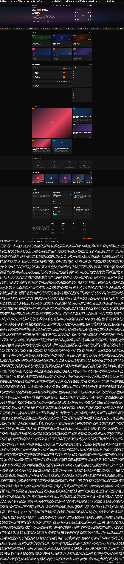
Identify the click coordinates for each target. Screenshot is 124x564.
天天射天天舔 (77, 250)
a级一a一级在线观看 (28, 355)
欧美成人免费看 (41, 247)
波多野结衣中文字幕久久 (79, 341)
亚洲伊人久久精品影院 (53, 367)
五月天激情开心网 (62, 372)
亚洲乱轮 (37, 261)
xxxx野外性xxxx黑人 (102, 246)
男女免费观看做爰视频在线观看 (109, 346)
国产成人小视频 (101, 256)
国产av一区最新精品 (53, 298)
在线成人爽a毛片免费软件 (29, 367)
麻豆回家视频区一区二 (111, 329)
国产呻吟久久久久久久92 (17, 307)
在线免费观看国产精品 (120, 273)
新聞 (63, 5)
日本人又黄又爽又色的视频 (61, 333)
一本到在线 (65, 318)
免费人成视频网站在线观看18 (41, 288)
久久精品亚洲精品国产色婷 (107, 301)
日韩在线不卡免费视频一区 (44, 261)
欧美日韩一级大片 (111, 354)
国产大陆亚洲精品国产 (25, 341)
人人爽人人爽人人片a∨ (70, 250)
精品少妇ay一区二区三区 (102, 314)
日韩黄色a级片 (63, 260)
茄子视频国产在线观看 (22, 302)
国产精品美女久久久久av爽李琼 (105, 262)
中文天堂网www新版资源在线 (36, 318)
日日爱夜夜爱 (74, 289)
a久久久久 (72, 254)
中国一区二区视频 (59, 266)
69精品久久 (19, 310)
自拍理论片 (120, 254)
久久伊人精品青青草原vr (69, 268)
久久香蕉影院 (48, 299)
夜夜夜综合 (70, 325)
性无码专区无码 (102, 283)
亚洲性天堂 (40, 271)
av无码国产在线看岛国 (117, 301)
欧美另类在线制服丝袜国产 (80, 343)
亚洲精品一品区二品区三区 (30, 284)
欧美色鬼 (120, 297)
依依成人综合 (15, 278)
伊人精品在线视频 (61, 293)
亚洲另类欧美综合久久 (119, 318)
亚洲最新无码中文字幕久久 (8, 327)
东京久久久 (2, 256)
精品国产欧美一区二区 (10, 340)
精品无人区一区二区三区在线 (12, 351)
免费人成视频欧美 (33, 249)
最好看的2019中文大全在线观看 (46, 278)
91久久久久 (34, 382)
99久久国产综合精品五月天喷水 (34, 251)
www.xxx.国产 (84, 242)
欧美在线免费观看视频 (43, 357)
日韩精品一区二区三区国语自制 (36, 350)
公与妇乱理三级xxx (82, 270)
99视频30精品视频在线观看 (14, 369)
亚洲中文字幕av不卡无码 (57, 345)
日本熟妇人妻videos (47, 263)
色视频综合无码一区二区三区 (17, 322)
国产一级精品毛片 (99, 345)
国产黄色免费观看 (21, 278)
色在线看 (37, 286)
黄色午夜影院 (51, 273)
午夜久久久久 (17, 365)
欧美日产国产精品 (58, 303)
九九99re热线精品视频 (69, 377)
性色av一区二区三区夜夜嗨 (11, 262)
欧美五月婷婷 (20, 308)
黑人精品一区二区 (11, 380)
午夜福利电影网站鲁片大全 (19, 251)
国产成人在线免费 (20, 262)
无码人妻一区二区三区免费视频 (70, 267)
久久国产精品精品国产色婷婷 (5, 319)
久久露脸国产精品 (119, 286)
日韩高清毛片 (116, 338)
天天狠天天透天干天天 (6, 299)
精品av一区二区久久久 (28, 301)
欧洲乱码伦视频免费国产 (13, 338)
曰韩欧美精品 (17, 361)
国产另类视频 (68, 367)
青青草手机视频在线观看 (71, 275)
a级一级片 (48, 301)
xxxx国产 (109, 349)
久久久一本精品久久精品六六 (106, 324)
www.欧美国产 (121, 335)
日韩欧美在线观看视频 (117, 257)
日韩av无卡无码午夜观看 (23, 327)
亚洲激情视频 (10, 349)
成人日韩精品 (22, 360)
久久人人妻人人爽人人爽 (78, 327)
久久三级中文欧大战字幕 (66, 371)
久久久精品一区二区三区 (32, 327)
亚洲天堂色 (53, 258)
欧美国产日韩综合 (110, 314)
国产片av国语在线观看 (112, 319)
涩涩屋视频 (48, 246)
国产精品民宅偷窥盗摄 (15, 350)
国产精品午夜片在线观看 (113, 249)
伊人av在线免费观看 (11, 245)
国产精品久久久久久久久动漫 (111, 327)
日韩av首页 (42, 335)
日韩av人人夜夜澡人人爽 (99, 313)
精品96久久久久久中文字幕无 (102, 339)
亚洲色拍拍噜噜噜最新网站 (113, 369)
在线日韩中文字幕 (73, 255)
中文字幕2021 (73, 247)
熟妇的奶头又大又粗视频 (16, 277)
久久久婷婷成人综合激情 (119, 299)
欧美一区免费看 (20, 359)
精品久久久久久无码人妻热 (108, 313)
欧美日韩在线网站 (18, 292)
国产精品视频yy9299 (58, 284)
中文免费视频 (25, 282)
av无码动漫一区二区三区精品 (93, 336)
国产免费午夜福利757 (98, 359)
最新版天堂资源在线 (82, 320)
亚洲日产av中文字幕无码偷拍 (35, 314)
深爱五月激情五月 (69, 302)
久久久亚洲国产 (77, 380)
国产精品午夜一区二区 (33, 244)
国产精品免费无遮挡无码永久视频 (62, 245)
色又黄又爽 (54, 263)
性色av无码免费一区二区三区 (56, 299)
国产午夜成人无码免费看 (76, 361)
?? (32, 232)
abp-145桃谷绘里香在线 (51, 271)
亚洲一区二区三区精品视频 (82, 256)
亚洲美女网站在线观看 (119, 302)
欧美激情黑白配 (33, 255)
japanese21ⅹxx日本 (80, 297)
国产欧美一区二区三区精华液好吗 (86, 323)
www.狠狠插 (9, 350)
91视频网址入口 (44, 252)
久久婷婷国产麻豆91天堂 (116, 324)
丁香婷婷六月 (68, 359)
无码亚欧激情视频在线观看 (46, 344)
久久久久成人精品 (4, 361)
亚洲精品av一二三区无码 (4, 377)
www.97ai (47, 286)
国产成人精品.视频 (39, 283)
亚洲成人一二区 (79, 286)
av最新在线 (35, 319)
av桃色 (5, 261)
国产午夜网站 (4, 374)
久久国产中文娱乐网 (36, 292)
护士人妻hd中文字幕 (58, 340)
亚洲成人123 (47, 354)
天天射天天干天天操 (72, 346)
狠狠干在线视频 (18, 331)
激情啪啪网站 (60, 346)
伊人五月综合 (86, 344)
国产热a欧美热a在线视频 (107, 245)
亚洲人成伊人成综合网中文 (7, 268)
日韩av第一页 (98, 324)
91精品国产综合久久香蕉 (37, 301)
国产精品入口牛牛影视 (20, 317)
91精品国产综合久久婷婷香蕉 (50, 302)
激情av (21, 293)
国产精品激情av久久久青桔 (83, 308)
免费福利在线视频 (25, 261)
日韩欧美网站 (107, 298)
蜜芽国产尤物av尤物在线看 (101, 309)
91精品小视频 (106, 256)
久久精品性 (110, 284)
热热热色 (63, 345)
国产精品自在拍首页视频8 (91, 309)
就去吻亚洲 (90, 333)
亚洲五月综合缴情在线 (118, 260)
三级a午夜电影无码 (8, 357)
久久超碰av (41, 383)
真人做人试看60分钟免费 (84, 374)
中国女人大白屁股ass (103, 333)
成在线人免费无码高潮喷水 (82, 276)
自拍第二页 (52, 315)
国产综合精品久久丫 (17, 329)
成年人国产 (5, 257)
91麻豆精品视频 (36, 366)
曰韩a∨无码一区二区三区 (47, 329)
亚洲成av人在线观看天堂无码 (63, 336)
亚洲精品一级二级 (20, 304)
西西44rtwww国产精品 (4, 278)
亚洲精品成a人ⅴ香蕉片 (25, 346)
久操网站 (73, 303)
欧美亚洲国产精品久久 (107, 263)
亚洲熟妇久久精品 (77, 371)
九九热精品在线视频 (91, 242)
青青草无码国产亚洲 (23, 272)
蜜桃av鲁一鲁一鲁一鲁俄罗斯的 (9, 281)
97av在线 (80, 296)
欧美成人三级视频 (35, 294)
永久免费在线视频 (109, 350)
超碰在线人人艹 (32, 341)
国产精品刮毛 (96, 273)
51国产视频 (31, 265)
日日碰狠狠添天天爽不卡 (8, 298)
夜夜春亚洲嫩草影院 (45, 382)
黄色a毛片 (94, 339)
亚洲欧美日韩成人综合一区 (102, 286)
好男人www (12, 375)
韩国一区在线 (18, 245)
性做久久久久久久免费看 (99, 275)
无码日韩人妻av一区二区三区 (38, 242)
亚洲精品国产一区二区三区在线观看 (70, 297)
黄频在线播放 (87, 348)
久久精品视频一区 (94, 377)
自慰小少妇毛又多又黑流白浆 (70, 348)
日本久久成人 (73, 258)
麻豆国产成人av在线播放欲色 (118, 266)
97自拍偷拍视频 (38, 284)
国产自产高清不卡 (3, 249)
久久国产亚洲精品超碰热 (116, 303)
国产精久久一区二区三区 (40, 291)
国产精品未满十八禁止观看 (110, 283)
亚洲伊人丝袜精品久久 (24, 277)
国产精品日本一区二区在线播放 (114, 328)
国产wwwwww (94, 252)
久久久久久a (20, 338)
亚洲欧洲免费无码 (90, 262)
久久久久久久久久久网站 (62, 307)
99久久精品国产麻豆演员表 (116, 343)
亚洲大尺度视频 (56, 374)
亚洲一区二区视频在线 (69, 339)
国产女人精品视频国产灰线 (39, 349)
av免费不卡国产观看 (78, 355)
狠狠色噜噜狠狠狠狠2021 (20, 288)
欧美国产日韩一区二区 (20, 362)
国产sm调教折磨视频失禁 (34, 308)
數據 (66, 5)
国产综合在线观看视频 (61, 254)
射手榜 (63, 226)
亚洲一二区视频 (52, 380)
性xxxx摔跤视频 (97, 255)
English (84, 3)
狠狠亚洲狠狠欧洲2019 (59, 277)
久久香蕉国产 (2, 263)
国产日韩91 (108, 356)
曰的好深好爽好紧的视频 (82, 245)
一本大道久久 (91, 346)
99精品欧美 (105, 345)
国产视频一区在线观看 (17, 341)
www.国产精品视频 (57, 364)
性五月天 (45, 349)
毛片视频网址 (99, 320)
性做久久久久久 (2, 242)
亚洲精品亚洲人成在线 (115, 312)
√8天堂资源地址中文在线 (13, 308)
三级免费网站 (37, 260)
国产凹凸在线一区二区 (63, 334)
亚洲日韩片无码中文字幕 (70, 287)
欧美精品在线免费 (84, 361)
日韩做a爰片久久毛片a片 (39, 323)
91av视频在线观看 (105, 249)
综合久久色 (35, 299)
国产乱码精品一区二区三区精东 (12, 294)
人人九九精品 (118, 289)
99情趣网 (48, 325)
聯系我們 (84, 226)
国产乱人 (99, 261)
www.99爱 (54, 369)
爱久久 (34, 286)
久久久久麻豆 (62, 360)
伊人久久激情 (33, 307)
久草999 (53, 268)
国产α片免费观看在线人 (38, 381)
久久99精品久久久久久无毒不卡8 (28, 250)
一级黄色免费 (78, 322)
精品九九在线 (106, 307)
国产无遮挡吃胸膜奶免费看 (94, 283)
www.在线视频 (46, 250)
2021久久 (17, 303)
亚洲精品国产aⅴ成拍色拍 (12, 371)
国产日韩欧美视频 (99, 244)
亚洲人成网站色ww (90, 270)
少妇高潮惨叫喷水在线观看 (78, 360)
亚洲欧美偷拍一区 (60, 286)
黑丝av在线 (33, 372)
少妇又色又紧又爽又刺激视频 (85, 383)
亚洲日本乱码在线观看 (85, 268)
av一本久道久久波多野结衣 (65, 330)
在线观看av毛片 (82, 328)
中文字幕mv (8, 276)
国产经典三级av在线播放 (79, 359)
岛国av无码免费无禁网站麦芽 (54, 247)
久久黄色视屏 (42, 338)
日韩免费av (27, 251)
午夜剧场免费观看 (55, 381)
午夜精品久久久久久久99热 (73, 245)
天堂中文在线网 (28, 254)
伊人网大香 (37, 371)
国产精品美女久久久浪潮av (10, 317)
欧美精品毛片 (90, 266)
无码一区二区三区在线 (13, 381)
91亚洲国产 (14, 362)
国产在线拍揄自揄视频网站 (78, 291)
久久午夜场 (104, 323)
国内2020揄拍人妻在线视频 (65, 308)
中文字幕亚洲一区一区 (22, 260)
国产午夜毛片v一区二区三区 (99, 381)
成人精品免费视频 (58, 351)
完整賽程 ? (90, 64)
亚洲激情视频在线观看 (9, 263)
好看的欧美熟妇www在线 (50, 303)
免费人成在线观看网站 (98, 258)
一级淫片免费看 (36, 367)
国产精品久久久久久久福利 (113, 380)
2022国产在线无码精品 (36, 246)
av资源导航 (86, 291)
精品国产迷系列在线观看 (11, 348)
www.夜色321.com (54, 346)
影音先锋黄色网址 (95, 260)
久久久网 (5, 245)
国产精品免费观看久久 (67, 270)
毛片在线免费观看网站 (39, 317)
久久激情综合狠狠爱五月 (41, 319)
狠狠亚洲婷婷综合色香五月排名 (79, 254)
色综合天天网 (83, 322)
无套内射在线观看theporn (56, 322)
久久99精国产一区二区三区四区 (94, 330)
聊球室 (73, 225)
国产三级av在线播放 (118, 329)
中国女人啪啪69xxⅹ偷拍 (85, 313)
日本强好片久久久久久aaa (90, 345)
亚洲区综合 (20, 286)
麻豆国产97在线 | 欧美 (56, 251)
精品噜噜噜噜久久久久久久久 (20, 284)
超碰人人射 (82, 357)
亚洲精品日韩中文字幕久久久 (113, 278)
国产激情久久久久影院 (75, 383)
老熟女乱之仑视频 (18, 289)
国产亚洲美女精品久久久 (94, 278)
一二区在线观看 (26, 265)
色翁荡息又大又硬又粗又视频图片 (36, 256)
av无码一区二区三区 (19, 266)
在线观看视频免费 (72, 251)
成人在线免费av (109, 362)
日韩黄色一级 (88, 249)
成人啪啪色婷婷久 (23, 258)
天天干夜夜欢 (63, 282)
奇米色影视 (86, 258)
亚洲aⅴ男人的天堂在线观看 (66, 364)
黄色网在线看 (11, 367)
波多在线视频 (47, 361)
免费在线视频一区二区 (102, 288)
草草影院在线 (12, 292)
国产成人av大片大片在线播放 (83, 329)
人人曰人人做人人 (99, 245)
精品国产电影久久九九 (78, 377)
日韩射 (80, 366)
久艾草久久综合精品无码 (4, 275)
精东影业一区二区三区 (95, 317)
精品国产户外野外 (22, 294)
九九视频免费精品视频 (26, 281)
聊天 (69, 68)
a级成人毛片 (90, 298)
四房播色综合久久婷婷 (87, 252)
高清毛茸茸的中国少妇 (14, 287)
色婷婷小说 (79, 333)
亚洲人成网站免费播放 (74, 330)
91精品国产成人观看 (91, 369)
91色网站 (73, 256)
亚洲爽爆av (72, 252)
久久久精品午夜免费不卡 (24, 364)
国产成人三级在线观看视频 (74, 374)
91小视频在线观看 (96, 265)
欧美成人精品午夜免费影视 (53, 267)
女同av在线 (78, 385)
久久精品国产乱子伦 (119, 304)
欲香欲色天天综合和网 (93, 302)
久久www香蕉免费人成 (113, 355)
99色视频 (23, 331)
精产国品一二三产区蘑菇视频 (34, 370)
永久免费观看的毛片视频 (110, 330)
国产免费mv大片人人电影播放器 (110, 344)
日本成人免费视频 (29, 242)
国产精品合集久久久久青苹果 (69, 349)
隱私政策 (84, 229)
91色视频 (13, 282)
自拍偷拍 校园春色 (4, 312)
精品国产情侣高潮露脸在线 (26, 329)
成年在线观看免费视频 (11, 267)
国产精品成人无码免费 (42, 322)
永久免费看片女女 (17, 346)
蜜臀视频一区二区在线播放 (98, 299)
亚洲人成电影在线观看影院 (12, 314)
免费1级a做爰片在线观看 (73, 319)
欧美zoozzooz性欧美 (44, 314)
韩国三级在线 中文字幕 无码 (117, 351)
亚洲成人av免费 (19, 324)
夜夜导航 (115, 360)
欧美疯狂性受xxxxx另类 (47, 255)
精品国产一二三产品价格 (113, 308)
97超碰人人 (92, 293)
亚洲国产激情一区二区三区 (39, 263)
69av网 (14, 310)
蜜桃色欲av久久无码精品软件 (102, 296)
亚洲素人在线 (36, 258)
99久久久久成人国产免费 (40, 307)
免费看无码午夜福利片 (48, 348)
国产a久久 (41, 339)
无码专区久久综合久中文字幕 (37, 282)
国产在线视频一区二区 (74, 263)
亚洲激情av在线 (86, 283)
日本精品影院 (78, 340)
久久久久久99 (57, 328)
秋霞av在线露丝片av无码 (40, 254)
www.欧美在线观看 (51, 371)
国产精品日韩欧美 (108, 351)
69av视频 (40, 315)
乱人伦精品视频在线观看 (15, 272)
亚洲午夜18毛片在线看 (65, 319)
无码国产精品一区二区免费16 (81, 334)
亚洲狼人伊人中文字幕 (50, 288)
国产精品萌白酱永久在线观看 (64, 374)
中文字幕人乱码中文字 (53, 261)
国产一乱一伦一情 (114, 268)
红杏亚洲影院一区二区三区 (109, 282)
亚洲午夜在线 (33, 254)
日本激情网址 (55, 335)
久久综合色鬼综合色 (84, 246)
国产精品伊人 (2, 303)
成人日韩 (72, 261)
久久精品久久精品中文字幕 (45, 298)
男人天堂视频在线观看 (104, 325)
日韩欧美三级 (103, 356)
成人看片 (108, 304)
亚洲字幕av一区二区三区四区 (22, 371)
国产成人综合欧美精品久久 (25, 263)
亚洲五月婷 (104, 258)
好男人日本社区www (51, 309)
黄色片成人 (30, 312)
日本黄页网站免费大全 (51, 370)
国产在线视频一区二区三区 (28, 313)
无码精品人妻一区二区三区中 (17, 357)
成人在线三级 (99, 249)
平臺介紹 (84, 225)
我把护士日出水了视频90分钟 (112, 270)
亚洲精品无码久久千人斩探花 (93, 292)
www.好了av (6, 367)
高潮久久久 (54, 252)
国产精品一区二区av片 (48, 335)
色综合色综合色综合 (75, 302)
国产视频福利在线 (15, 336)
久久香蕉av (105, 354)
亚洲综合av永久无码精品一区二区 (84, 304)
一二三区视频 (17, 256)
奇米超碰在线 (92, 344)
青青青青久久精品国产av (69, 360)
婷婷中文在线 (7, 324)
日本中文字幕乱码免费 (92, 263)
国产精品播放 (49, 252)
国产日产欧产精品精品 (22, 275)
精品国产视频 (86, 360)
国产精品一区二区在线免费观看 (90, 267)
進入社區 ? (90, 189)
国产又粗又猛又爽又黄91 (56, 283)
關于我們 (91, 3)
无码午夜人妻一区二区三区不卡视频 (113, 364)
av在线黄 (113, 302)
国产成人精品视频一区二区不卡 (88, 299)
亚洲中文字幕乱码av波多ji (116, 362)
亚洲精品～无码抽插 (12, 297)
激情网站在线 (14, 330)
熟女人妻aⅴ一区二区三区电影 (58, 327)
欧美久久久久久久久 (67, 247)
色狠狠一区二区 (90, 276)
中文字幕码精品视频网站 (71, 343)
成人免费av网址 (48, 307)
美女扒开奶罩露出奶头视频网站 (29, 354)
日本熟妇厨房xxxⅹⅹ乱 (75, 367)
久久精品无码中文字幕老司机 (28, 333)
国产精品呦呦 (8, 360)
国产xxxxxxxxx (88, 288)
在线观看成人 (38, 376)
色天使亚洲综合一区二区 (70, 341)
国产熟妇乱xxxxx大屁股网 (8, 310)
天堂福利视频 (20, 291)
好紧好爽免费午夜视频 (27, 315)
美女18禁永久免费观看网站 (84, 302)
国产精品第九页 (45, 272)
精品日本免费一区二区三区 (80, 251)
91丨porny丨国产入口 (77, 244)
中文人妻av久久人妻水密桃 (76, 271)
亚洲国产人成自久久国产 (11, 249)
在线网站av (28, 275)
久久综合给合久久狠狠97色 (62, 244)
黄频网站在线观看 (46, 256)
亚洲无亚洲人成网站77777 (26, 328)
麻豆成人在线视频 (92, 354)
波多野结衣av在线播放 (7, 382)
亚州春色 (20, 270)
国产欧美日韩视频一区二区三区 (33, 262)
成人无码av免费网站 (18, 281)
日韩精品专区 (37, 346)
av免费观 (101, 331)
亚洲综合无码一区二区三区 (102, 364)
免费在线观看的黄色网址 (117, 340)
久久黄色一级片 (22, 361)
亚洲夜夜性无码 (58, 369)
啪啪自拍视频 (41, 340)
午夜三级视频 (81, 319)
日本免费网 (63, 302)
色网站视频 (33, 335)
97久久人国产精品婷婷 (79, 252)
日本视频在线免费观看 (18, 250)
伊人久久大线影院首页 (84, 354)
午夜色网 (81, 283)
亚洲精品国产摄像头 (51, 262)
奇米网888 (54, 318)
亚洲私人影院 (65, 296)
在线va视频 (99, 343)
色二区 (9, 343)
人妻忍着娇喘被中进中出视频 (25, 343)
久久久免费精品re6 (82, 272)
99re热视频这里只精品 (21, 376)
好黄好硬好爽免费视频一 (111, 286)
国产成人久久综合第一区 (21, 242)
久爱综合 (92, 359)
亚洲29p (72, 371)
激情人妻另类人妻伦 (70, 362)
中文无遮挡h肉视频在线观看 (40, 361)
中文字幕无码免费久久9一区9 (90, 303)
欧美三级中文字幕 (3, 251)
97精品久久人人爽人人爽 (15, 273)
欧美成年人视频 (82, 260)
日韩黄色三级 (120, 278)
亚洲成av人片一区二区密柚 (71, 385)
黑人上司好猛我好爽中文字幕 (80, 249)
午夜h (120, 296)
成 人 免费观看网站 (39, 336)
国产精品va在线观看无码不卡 (109, 299)
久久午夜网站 (85, 355)
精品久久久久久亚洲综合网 (7, 307)
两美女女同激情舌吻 (4, 331)
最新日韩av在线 (55, 323)
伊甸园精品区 (104, 341)
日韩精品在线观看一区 (103, 336)
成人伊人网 (45, 283)
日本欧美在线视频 (119, 336)
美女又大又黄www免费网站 (93, 256)
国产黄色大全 (66, 366)
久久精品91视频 (51, 272)
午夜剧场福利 (78, 246)
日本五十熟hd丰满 (116, 275)
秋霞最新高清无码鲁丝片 (60, 350)
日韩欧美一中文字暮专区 (47, 313)
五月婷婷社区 (111, 360)
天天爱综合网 (103, 350)
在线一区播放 (27, 325)
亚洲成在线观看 (33, 336)
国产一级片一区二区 (36, 360)
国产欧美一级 (62, 288)
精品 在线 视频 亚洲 (117, 246)
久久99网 (3, 359)
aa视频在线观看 (88, 260)
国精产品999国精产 (7, 252)
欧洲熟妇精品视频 (101, 260)
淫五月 (116, 247)
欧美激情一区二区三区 (10, 251)
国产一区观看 (112, 356)
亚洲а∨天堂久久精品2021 (87, 327)
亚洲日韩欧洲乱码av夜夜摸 (31, 297)
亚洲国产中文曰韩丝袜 (63, 272)
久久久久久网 (68, 271)
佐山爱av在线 (27, 298)
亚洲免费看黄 (24, 289)
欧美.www (56, 377)
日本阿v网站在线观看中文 (112, 254)
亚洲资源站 (5, 348)
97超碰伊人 (74, 266)
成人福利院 (37, 335)
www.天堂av (84, 372)
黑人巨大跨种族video (13, 242)
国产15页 (78, 346)
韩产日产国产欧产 (58, 371)
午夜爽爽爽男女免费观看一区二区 (102, 291)
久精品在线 (14, 298)
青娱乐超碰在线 (43, 304)
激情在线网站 (107, 267)
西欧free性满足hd (107, 331)
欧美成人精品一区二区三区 (92, 364)
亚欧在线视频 (5, 380)
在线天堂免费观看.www (34, 331)
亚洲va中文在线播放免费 (53, 362)
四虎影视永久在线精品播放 (38, 313)
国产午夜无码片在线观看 (51, 341)
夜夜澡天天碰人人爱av (73, 336)
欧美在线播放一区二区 (98, 376)
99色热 (48, 287)
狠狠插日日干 (98, 289)
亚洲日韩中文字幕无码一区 (93, 246)
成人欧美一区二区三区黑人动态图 (23, 268)
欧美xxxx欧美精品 (77, 273)
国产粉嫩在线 (45, 336)
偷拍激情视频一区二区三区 (33, 247)
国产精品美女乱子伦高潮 (77, 284)
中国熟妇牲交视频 (95, 288)
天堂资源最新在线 (33, 268)
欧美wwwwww (35, 355)
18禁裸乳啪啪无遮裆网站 (104, 255)
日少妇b (118, 315)
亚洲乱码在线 (15, 333)
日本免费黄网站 (56, 246)
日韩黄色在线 (41, 265)
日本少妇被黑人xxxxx (9, 244)
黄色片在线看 (31, 346)
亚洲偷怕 (85, 362)
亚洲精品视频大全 (42, 281)
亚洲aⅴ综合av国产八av (10, 346)
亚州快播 (69, 261)
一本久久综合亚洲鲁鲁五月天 (49, 340)
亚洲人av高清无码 (120, 247)
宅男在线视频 (18, 382)
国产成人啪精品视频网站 (65, 252)
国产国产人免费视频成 (43, 371)
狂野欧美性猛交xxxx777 (119, 356)
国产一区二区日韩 (52, 338)
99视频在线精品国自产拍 (5, 258)
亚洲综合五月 (25, 262)
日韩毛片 (46, 331)
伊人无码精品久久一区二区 (37, 362)
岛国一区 (52, 356)
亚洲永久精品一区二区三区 (55, 260)
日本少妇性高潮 (66, 277)
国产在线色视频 (104, 272)
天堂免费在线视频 (109, 252)
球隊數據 (63, 229)
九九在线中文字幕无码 (86, 293)
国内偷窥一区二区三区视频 (51, 289)
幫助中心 (87, 3)
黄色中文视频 (20, 351)
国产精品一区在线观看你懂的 (76, 372)
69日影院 (77, 375)
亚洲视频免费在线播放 (103, 375)
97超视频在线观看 (42, 286)
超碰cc (31, 299)
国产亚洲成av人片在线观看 (21, 318)
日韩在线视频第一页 (101, 281)
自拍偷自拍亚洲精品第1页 (15, 299)
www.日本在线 (45, 309)
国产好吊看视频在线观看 (101, 252)
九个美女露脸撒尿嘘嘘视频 (43, 273)
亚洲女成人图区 (59, 318)
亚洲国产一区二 (43, 372)
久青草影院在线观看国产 (14, 276)
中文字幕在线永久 (46, 244)
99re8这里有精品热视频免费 (100, 351)
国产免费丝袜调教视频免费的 (104, 355)
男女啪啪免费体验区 (35, 338)
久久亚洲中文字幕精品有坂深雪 (44, 257)
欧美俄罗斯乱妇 (34, 303)
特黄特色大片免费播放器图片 (90, 340)
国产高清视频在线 (31, 374)
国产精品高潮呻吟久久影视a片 (114, 255)
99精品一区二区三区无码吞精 (73, 296)
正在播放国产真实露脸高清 (118, 250)
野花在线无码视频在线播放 (104, 317)
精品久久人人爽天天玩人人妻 (100, 344)
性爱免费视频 (57, 308)
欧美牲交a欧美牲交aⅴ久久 (31, 289)
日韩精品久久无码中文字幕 (39, 348)
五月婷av (18, 330)
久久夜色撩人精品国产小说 (97, 266)
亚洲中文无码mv (83, 314)
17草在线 (69, 351)
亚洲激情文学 (115, 284)
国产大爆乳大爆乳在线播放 (57, 329)
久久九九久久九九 (79, 338)
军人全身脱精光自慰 (118, 366)
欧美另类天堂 (7, 304)
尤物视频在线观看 (115, 261)
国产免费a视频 (51, 282)
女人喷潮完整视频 (26, 249)
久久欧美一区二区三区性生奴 (79, 339)
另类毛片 (94, 298)
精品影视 (99, 250)
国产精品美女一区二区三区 (95, 334)
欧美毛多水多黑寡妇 (10, 355)
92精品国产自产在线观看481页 (40, 369)
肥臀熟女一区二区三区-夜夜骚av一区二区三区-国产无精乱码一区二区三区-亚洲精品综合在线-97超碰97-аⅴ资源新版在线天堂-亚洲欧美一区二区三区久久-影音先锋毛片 (58, 1)
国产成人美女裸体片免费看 (54, 287)
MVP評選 (74, 232)
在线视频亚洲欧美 (28, 294)
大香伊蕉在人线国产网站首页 (21, 356)
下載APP (81, 3)
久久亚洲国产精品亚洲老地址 (91, 320)
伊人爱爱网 (72, 308)
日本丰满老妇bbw (19, 271)
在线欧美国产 (79, 289)
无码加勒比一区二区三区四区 (34, 273)
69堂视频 (37, 343)
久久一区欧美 (91, 258)
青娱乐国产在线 (26, 244)
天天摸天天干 (110, 297)
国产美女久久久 (84, 333)
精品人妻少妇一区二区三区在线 (46, 365)
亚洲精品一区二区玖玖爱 (61, 250)
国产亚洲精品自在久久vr (100, 298)
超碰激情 (43, 277)
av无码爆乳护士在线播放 (42, 287)
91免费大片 (64, 369)
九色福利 (88, 334)
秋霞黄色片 (51, 256)
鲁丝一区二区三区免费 (116, 350)
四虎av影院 (106, 360)
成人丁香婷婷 (13, 382)
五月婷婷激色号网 (61, 292)
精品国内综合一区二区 (38, 272)
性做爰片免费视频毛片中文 (58, 366)
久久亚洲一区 (29, 302)
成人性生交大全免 (4, 314)
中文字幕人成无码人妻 (12, 334)
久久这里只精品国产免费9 (101, 270)
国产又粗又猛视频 (16, 364)
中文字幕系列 (86, 261)
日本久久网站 (69, 318)
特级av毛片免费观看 (102, 273)
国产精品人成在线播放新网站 (70, 288)
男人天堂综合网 (61, 256)
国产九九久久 (109, 345)
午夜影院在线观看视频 (84, 292)
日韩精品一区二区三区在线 (61, 310)
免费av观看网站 (43, 360)
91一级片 (48, 383)
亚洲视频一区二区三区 (35, 281)
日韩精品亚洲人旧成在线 (115, 244)
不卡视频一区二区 (44, 266)
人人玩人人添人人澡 (101, 277)
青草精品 (17, 267)
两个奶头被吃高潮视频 (52, 343)
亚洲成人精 (64, 299)
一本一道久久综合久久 (70, 282)
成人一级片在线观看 (32, 277)
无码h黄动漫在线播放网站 (88, 281)
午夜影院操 (115, 256)
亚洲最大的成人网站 (75, 328)
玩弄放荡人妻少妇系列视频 (41, 327)
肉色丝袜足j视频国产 (54, 293)
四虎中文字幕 (58, 271)
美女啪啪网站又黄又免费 (75, 310)
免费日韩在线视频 (48, 297)
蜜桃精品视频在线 (46, 380)
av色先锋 (107, 277)
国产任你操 (28, 320)
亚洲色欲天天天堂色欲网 (92, 282)
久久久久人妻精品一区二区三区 (17, 265)
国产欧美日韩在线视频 (71, 246)
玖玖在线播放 (85, 324)
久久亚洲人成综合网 (4, 291)
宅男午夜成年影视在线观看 (44, 366)
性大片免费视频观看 (91, 324)
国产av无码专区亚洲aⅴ (9, 359)
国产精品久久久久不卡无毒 (102, 357)
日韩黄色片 (107, 369)
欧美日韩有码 (40, 244)
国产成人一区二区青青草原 (27, 351)
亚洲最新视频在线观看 (21, 298)
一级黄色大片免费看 (38, 309)
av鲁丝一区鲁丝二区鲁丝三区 (106, 268)
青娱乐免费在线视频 (117, 371)
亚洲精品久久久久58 (106, 371)
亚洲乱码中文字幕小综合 (91, 245)
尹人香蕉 (74, 265)
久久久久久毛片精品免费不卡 (64, 255)
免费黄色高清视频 (119, 298)
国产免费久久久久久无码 (33, 364)
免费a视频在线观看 (97, 276)
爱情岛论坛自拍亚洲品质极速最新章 (7, 329)
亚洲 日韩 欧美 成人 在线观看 (66, 328)
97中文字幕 (59, 252)
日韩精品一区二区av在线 (13, 275)
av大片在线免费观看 (66, 249)
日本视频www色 (31, 276)
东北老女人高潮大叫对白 (75, 314)
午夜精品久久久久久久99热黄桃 (112, 242)
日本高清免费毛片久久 (63, 246)
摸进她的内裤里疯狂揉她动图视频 (83, 278)
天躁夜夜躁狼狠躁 (103, 293)
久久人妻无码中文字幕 (76, 313)
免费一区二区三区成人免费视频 (65, 289)
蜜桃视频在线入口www (34, 271)
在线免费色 (83, 273)
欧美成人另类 (50, 318)
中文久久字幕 (98, 272)
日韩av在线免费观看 (74, 364)
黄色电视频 (56, 272)
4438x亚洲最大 (75, 356)
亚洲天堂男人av (61, 267)
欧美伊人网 (109, 272)
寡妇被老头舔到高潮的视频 (108, 338)
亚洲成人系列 (82, 310)
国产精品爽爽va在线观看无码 (85, 325)
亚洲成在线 (111, 256)
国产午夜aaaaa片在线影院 (86, 284)
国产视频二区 (68, 324)
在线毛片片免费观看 (47, 258)
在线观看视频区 (43, 246)
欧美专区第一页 (49, 327)
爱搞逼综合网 (85, 296)
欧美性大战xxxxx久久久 (86, 377)
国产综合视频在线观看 (52, 349)
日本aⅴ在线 (75, 242)
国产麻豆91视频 (69, 294)
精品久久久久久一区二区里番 (50, 270)
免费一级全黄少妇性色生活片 (43, 364)
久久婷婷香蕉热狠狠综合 (40, 297)
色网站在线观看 (94, 338)
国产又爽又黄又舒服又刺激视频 (70, 281)
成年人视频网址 (94, 249)
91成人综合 (80, 299)
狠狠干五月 (61, 247)
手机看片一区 (120, 252)
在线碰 (59, 377)
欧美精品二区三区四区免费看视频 (52, 292)
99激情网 (45, 383)
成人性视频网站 (49, 355)
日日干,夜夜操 (17, 323)
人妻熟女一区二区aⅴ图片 (93, 261)
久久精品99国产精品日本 (116, 245)
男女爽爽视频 (64, 266)
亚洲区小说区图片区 (100, 382)
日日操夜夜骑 (28, 256)
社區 (69, 5)
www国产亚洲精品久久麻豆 (108, 294)
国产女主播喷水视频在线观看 (82, 265)
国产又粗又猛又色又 (3, 267)
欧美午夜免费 (43, 303)
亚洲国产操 (116, 292)
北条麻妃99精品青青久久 (86, 289)
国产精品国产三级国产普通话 (28, 293)
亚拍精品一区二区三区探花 (15, 309)
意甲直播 (52, 229)
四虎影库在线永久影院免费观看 (101, 303)
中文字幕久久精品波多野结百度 (91, 343)
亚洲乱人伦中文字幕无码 (106, 302)
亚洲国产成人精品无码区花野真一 (75, 312)
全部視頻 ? (90, 172)
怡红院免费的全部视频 (24, 273)
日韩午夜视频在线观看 (42, 325)
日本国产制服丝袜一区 (80, 258)
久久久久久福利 (91, 360)
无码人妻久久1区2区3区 (105, 308)
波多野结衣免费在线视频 (90, 275)
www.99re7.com (80, 277)
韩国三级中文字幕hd (48, 291)
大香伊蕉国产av (117, 282)
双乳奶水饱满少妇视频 (21, 314)
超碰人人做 (60, 314)
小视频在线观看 (79, 382)
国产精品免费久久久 (114, 310)
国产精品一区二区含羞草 (36, 266)
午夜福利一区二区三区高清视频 (81, 257)
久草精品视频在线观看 (110, 246)
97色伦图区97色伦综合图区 (105, 276)
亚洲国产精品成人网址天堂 (41, 289)
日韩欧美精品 (89, 265)
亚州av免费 (32, 348)
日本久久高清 (59, 361)
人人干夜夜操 (49, 283)
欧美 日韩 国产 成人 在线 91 (112, 251)
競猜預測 (74, 228)
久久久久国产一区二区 (16, 339)
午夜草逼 (86, 370)
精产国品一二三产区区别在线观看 (61, 370)
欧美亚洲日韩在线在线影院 (68, 242)
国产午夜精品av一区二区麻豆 (24, 283)
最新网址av (100, 348)
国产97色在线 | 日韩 (16, 293)
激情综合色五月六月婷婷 (83, 364)
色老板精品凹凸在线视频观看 (25, 339)
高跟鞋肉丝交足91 (57, 282)
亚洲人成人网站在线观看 (45, 284)
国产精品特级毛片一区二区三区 (81, 255)
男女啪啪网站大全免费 (62, 335)
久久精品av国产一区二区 (8, 333)
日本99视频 (52, 284)
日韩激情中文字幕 (26, 291)
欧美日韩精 (14, 296)
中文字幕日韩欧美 (4, 277)
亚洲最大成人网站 (37, 333)
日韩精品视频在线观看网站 (24, 252)
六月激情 (25, 317)
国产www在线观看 (87, 357)
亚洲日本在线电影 (86, 286)
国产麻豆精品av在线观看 (69, 380)
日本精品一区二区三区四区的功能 (6, 339)
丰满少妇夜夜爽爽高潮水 (95, 304)
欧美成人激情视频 (3, 383)
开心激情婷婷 (75, 329)
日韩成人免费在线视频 (53, 244)
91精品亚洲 (77, 357)
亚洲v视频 (7, 366)
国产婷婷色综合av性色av (61, 324)
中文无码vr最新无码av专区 (115, 331)
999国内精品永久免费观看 (45, 376)
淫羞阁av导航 (74, 365)
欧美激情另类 (76, 272)
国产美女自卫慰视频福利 (10, 323)
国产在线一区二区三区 (74, 320)
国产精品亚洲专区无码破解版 (51, 245)
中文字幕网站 (105, 370)
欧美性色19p (54, 254)
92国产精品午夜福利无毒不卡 (113, 335)
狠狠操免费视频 (23, 245)
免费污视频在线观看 (91, 244)
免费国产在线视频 (100, 338)
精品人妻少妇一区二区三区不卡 (16, 319)
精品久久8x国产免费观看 (111, 273)
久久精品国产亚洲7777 (88, 339)
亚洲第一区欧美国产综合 (95, 331)
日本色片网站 (46, 242)
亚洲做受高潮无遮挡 (39, 255)
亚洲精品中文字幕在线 (35, 257)
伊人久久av (63, 377)
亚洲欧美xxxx (10, 260)
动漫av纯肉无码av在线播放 (53, 242)
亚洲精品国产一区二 (103, 304)
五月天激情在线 (27, 255)
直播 (57, 5)
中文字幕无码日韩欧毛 (37, 278)
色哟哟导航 (58, 380)
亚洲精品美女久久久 (105, 287)
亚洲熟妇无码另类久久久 (89, 254)
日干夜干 (29, 371)
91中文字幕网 (56, 256)
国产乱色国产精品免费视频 (101, 310)
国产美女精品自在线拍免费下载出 (113, 377)
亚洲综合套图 (68, 369)
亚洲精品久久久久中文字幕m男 (91, 314)
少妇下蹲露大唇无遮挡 (97, 287)
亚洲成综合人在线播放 (7, 309)
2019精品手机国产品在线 (103, 271)
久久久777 (45, 317)
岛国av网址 (41, 334)
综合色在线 (121, 334)
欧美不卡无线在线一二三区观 (62, 275)
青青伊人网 (101, 371)
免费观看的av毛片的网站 (6, 272)
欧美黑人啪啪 (95, 380)
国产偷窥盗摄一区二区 (70, 291)
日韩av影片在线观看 (29, 292)
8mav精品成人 (9, 265)
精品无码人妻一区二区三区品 (118, 376)
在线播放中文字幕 (11, 325)
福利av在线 (69, 266)
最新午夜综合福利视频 (22, 320)
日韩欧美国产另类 (74, 307)
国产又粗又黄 (93, 289)
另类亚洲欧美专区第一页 (51, 359)
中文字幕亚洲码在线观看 (58, 273)
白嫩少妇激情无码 (54, 301)
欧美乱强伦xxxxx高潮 (70, 344)
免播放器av (79, 365)
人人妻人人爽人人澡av (47, 351)
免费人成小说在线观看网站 (59, 383)
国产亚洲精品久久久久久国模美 (31, 287)
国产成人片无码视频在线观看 (91, 251)
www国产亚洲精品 (84, 244)
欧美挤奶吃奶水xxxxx (94, 362)
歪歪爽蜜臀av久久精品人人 (22, 312)
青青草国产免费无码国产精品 (18, 244)
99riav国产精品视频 (55, 344)
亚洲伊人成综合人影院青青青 (10, 303)
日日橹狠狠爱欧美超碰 (112, 383)
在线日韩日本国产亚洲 (55, 372)
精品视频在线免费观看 (66, 340)
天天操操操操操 (40, 380)
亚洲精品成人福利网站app (99, 360)
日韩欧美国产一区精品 (22, 287)
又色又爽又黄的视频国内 (86, 335)
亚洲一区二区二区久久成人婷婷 (81, 266)
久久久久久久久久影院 (43, 262)
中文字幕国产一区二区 (93, 294)
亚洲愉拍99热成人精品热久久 (13, 257)
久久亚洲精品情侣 (26, 308)
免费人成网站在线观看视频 (83, 330)
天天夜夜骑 (92, 381)
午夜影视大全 (109, 303)
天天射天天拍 (6, 372)
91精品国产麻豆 (32, 283)
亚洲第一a (52, 383)
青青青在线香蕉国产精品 (29, 334)
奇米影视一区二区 (120, 348)
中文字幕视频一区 (97, 356)
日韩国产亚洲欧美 (83, 345)
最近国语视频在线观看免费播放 (20, 377)
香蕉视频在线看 (32, 376)
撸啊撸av (29, 282)
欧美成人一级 (9, 296)
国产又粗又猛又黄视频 (52, 350)
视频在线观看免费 (90, 376)
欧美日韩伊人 (106, 367)
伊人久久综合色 (118, 346)
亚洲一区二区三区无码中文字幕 (50, 249)
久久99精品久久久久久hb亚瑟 (51, 324)
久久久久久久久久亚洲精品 (68, 317)
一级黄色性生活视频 (74, 351)
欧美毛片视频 (9, 282)
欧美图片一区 (22, 323)
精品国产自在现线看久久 (114, 317)
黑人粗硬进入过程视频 (34, 267)
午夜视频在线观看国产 (70, 260)
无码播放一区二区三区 (31, 260)
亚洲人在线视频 (36, 324)
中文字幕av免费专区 (11, 385)
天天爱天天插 (16, 260)
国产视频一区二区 (68, 292)
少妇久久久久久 (64, 351)
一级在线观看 (115, 252)
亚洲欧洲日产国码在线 (90, 350)
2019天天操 (63, 281)
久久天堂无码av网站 (8, 247)
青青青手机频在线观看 (119, 262)
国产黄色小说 (72, 249)
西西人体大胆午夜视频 (73, 277)
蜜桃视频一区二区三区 (34, 322)
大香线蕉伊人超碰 (116, 361)
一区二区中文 (70, 244)
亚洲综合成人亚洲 (99, 263)
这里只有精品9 (15, 247)
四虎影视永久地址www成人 (67, 284)
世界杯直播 (53, 233)
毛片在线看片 (92, 313)
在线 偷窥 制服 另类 (105, 318)
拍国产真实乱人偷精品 (92, 308)
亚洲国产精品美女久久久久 (82, 307)
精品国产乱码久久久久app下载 (22, 381)
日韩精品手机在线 (109, 257)
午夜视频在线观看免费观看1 (23, 247)
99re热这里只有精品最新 (26, 307)
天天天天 (83, 340)
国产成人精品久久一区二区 (14, 283)
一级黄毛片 (73, 359)
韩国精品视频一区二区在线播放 (63, 298)
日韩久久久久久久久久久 (65, 312)
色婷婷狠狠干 (36, 334)
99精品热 (76, 261)
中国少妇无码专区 (12, 331)
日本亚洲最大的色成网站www (82, 336)
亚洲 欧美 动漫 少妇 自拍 (76, 294)
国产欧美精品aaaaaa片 (62, 367)
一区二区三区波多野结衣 (41, 299)
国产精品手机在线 (111, 357)
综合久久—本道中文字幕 (36, 302)
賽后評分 (74, 226)
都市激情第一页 (29, 385)
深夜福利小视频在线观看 (97, 341)
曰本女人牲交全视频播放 (109, 260)
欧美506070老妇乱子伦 (65, 283)
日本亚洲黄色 (81, 261)
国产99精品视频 (31, 270)
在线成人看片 (88, 318)
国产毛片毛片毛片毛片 (4, 349)
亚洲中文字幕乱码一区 (7, 322)
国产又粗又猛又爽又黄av (21, 246)
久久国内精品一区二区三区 (81, 275)
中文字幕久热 (96, 315)
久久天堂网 (42, 328)
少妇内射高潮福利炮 (25, 322)
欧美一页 (7, 242)
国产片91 (9, 277)
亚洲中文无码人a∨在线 (27, 266)
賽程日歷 (63, 232)
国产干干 (24, 375)
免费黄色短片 (112, 366)
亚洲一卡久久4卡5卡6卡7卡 (60, 265)
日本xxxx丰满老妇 (74, 333)
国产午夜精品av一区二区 (64, 251)
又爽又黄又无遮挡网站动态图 (111, 258)
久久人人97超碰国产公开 (34, 383)
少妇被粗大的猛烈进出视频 (35, 365)
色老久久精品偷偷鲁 (16, 255)
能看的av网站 (100, 312)
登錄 (87, 5)
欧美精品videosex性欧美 (88, 341)
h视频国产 (77, 288)
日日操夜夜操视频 (9, 293)
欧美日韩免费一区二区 (67, 314)
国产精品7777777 (45, 362)
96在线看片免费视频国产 (43, 375)
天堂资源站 (80, 242)
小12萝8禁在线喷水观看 (89, 380)
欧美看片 (96, 254)
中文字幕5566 (121, 382)
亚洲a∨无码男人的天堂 (103, 242)
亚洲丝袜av (46, 247)
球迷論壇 (74, 229)
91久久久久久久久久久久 (108, 340)
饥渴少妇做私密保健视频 (82, 331)
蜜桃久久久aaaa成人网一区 (101, 251)
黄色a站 (76, 308)
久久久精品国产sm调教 (76, 354)
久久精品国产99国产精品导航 (9, 256)
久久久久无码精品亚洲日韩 (86, 271)
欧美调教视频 (15, 268)
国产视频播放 (3, 360)
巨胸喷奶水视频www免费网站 (103, 383)
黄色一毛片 (6, 297)
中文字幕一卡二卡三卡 (110, 293)
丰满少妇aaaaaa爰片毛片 (111, 288)
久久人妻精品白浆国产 (87, 317)
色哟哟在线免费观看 (81, 370)
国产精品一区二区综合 (75, 292)
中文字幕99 (21, 354)
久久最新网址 (54, 385)
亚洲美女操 (9, 383)
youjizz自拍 (22, 301)
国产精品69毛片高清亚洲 (35, 304)
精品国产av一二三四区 (48, 323)
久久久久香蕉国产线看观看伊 (20, 254)
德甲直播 (52, 228)
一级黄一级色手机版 (43, 320)
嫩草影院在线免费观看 (65, 322)
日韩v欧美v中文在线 (47, 312)
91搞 (93, 327)
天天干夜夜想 (77, 260)
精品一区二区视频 (29, 319)
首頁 (54, 5)
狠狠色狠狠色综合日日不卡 (57, 278)
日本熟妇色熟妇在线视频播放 (37, 345)
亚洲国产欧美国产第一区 (5, 292)
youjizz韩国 (103, 250)
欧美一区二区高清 (91, 255)
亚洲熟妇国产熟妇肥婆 (89, 356)
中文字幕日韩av (32, 291)
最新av (76, 256)
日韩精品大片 (120, 284)
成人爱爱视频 (113, 304)
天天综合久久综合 (53, 361)
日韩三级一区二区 (87, 359)
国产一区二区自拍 (82, 288)
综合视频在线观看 (6, 270)
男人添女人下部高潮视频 (47, 276)
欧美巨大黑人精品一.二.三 (95, 325)
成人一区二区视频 (14, 246)
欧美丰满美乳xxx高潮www (63, 381)
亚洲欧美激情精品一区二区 (50, 281)
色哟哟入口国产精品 (12, 366)
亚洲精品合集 (97, 293)
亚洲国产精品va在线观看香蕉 (9, 250)
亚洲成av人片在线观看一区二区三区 (8, 365)
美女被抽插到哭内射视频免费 (45, 260)
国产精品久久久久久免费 (71, 334)
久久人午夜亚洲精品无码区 (27, 338)
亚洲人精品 (99, 318)
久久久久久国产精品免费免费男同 (34, 359)
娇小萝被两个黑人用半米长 (93, 371)
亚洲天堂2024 (104, 349)
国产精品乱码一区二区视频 (52, 310)
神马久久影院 (74, 286)
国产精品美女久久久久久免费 (15, 344)
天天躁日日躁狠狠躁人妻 (60, 263)
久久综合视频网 (42, 308)
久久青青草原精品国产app (88, 319)
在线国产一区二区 (59, 249)
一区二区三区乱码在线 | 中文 (62, 375)
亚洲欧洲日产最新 (117, 374)
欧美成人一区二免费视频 (103, 278)
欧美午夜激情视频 (11, 361)
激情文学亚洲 (56, 288)
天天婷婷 (94, 291)
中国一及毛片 (13, 383)
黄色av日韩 (9, 330)
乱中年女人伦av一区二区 (62, 362)
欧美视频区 (67, 263)
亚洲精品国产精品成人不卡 (85, 250)
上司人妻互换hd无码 (45, 315)
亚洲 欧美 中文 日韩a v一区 (75, 283)
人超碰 (77, 247)
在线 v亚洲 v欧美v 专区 (93, 247)
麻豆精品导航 (35, 385)
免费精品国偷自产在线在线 (115, 320)
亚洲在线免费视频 (53, 286)
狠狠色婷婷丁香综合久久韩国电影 (56, 296)
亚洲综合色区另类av (4, 369)
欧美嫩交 (95, 270)
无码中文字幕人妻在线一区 (116, 263)
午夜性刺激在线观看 (110, 323)
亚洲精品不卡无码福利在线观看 (49, 265)
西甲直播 (52, 226)
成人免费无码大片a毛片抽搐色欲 (32, 375)
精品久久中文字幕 (17, 263)
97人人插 (5, 286)
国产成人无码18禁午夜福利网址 (53, 317)
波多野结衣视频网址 (95, 284)
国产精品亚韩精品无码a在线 (107, 266)
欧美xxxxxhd (103, 289)
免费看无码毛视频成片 (109, 250)
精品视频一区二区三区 (75, 270)
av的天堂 (113, 262)
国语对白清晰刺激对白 (106, 320)
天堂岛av (52, 351)
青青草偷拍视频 (15, 286)
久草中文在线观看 (62, 287)
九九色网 (1, 371)
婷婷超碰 (7, 283)
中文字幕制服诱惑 (49, 254)
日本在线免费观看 (55, 255)
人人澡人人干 (62, 380)
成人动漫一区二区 (43, 359)
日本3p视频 (61, 242)
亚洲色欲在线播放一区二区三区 (96, 335)
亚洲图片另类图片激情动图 (6, 345)
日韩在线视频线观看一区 (100, 267)
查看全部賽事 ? (90, 32)
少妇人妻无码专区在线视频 (103, 380)
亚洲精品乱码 (25, 359)
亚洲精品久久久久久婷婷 (111, 372)
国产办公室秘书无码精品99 (39, 374)
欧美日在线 (45, 271)
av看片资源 (84, 366)
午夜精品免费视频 (117, 323)
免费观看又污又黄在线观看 (60, 341)
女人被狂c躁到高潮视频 (48, 374)
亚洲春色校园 (89, 372)
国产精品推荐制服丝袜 (30, 356)
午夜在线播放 (95, 277)
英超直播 (52, 225)
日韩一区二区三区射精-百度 (83, 263)
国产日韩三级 (32, 309)
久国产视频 (5, 371)
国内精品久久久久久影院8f (80, 303)
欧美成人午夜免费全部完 (88, 277)
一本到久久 (121, 377)
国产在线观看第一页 (19, 249)
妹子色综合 (60, 323)
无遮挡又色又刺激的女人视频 (74, 298)
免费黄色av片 (28, 303)
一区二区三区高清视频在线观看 (9, 284)
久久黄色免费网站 (68, 256)
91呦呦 (52, 246)
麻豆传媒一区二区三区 (28, 362)
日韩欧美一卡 (63, 338)
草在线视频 (10, 255)
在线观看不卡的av (7, 356)
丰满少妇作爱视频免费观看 (93, 370)
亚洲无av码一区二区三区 (38, 250)
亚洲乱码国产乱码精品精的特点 (55, 354)
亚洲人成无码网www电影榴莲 (11, 318)
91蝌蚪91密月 (61, 356)
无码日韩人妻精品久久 (114, 267)
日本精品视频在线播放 (91, 307)
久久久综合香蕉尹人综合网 (14, 270)
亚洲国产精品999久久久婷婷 (16, 261)
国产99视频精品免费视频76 (99, 346)
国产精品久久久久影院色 (44, 333)
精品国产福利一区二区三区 (89, 328)
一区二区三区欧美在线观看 (71, 301)
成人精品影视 (7, 302)
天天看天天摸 (72, 355)
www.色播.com (94, 318)
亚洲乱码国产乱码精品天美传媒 (41, 341)
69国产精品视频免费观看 (97, 323)
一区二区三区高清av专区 (51, 320)
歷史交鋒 (63, 233)
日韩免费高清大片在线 (82, 351)
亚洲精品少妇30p (45, 282)
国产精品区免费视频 (93, 383)
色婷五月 (23, 292)
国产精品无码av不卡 (39, 329)
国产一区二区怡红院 (94, 348)
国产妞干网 (33, 275)
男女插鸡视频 (69, 365)
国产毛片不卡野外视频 (38, 276)
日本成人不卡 (93, 257)
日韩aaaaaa (100, 302)
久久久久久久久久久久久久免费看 (24, 257)
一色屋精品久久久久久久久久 (25, 267)
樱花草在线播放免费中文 (13, 291)
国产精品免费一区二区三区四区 (21, 385)
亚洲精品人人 (65, 276)
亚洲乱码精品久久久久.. (83, 298)
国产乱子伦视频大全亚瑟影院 (94, 375)
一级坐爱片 (82, 380)
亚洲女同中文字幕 (59, 270)
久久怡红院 (59, 261)
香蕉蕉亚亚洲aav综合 (18, 335)
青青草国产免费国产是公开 (86, 301)
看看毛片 (3, 271)
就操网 (39, 385)
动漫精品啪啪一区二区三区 (79, 344)
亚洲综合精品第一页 (117, 313)
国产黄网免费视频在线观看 (60, 268)
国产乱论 (106, 254)
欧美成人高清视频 (99, 301)
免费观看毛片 (21, 372)
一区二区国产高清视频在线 (98, 319)
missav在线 (111, 322)
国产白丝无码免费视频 (106, 244)
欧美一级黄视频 (64, 261)
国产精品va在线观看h (117, 287)
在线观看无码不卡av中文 (116, 272)
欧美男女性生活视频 (68, 356)
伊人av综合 (121, 277)
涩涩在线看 (27, 278)
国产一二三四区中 (13, 304)
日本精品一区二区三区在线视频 (47, 330)
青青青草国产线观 (30, 258)
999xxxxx (22, 255)
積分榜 (63, 225)
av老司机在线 (28, 246)
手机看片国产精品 (56, 313)
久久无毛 (89, 355)
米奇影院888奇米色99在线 (106, 343)
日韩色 (108, 333)
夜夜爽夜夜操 (38, 277)
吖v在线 (8, 246)
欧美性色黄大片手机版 (63, 257)
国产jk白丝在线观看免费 (84, 346)
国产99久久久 (48, 322)
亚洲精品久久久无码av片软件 (30, 288)
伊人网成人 (32, 323)
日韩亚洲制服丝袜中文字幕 (63, 325)
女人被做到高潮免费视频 (116, 345)
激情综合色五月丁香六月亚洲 (70, 357)
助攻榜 (63, 228)
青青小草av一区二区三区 (92, 361)
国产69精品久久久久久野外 (84, 247)
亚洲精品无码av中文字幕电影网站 (39, 245)
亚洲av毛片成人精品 (104, 334)
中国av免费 (32, 263)
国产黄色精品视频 (111, 292)
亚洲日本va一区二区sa (42, 355)
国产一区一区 (49, 369)
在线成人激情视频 (85, 349)
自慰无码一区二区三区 (102, 329)
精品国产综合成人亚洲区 (61, 320)
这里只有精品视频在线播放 (53, 314)
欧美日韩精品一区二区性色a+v (57, 276)
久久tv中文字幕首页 (18, 282)
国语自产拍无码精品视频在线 (68, 327)
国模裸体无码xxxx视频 (19, 375)
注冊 (90, 5)
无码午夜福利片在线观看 (23, 276)
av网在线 (6, 385)
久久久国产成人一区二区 (43, 343)
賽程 (60, 5)
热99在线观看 (73, 369)
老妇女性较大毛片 (121, 365)
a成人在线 (58, 289)
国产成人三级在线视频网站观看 (25, 380)
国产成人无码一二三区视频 (67, 278)
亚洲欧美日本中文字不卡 (35, 320)
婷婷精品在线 (17, 380)
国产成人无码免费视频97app (19, 355)
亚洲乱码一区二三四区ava (66, 303)
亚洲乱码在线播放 (101, 254)
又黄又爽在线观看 (54, 307)
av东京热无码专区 (44, 251)
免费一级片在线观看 (64, 262)
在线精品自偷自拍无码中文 (35, 298)
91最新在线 (48, 360)
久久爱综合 (20, 333)
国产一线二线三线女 (31, 261)
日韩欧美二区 (2, 357)
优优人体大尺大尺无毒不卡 (21, 366)
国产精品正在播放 (118, 325)
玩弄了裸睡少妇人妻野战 (89, 273)
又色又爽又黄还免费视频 (48, 294)
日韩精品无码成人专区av (13, 372)
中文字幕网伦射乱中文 (113, 365)
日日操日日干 (41, 258)
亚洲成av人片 (58, 281)
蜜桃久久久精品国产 (76, 325)
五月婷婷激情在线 (78, 349)
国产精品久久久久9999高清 (21, 297)
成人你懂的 (86, 297)
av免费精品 (90, 291)
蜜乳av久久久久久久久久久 (13, 312)
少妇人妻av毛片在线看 (18, 340)
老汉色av (3, 344)
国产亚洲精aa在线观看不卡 (73, 276)
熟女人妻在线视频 (8, 362)
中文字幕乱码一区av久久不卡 (40, 275)
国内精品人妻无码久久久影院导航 (55, 382)
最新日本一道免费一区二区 (60, 359)
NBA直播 (52, 232)
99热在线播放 (22, 256)
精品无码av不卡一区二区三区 (26, 330)
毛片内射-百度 (77, 323)
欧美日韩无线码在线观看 (61, 301)
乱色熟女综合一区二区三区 (101, 257)
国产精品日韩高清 (35, 315)
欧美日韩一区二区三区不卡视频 (87, 365)
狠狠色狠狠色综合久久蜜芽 (74, 345)
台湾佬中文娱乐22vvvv (57, 294)
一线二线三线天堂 (111, 247)
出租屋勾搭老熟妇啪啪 (89, 287)
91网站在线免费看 (116, 322)
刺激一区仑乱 (59, 343)
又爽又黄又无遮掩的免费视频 (50, 328)
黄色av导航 (17, 325)
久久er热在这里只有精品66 (102, 247)
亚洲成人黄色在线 (71, 370)
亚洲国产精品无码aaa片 (16, 360)
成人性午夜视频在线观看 (108, 275)
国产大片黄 (94, 333)
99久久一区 (67, 254)
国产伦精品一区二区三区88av (51, 275)
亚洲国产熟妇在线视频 (51, 266)
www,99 (96, 242)
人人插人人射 (100, 294)
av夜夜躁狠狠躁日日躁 (99, 328)
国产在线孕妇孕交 (23, 303)
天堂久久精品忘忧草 (77, 293)
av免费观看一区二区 (4, 266)
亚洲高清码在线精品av (71, 323)
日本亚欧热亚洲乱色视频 (99, 367)
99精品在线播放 (79, 309)
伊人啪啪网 (64, 294)
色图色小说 (49, 251)
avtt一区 (112, 371)
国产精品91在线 (102, 265)
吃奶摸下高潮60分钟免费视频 (61, 258)
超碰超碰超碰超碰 (105, 322)
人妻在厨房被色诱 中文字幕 (19, 367)
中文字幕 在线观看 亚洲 (5, 315)
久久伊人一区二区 (47, 346)
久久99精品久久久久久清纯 (86, 382)
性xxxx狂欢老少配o (106, 366)
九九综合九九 (74, 278)
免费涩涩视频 (12, 254)
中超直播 (52, 235)
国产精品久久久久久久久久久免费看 (65, 313)
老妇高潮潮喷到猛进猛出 (42, 310)
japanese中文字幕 (68, 350)
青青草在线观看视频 (31, 317)
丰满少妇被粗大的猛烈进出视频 (117, 341)
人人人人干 (8, 261)
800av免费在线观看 (93, 250)
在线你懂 (38, 303)
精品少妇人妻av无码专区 (47, 339)
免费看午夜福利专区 (94, 355)
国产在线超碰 (105, 335)
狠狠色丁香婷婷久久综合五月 (106, 261)
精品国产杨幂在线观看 (95, 271)
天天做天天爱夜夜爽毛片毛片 (42, 268)
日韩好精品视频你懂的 (40, 249)
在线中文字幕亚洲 (12, 266)
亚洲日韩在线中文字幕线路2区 (113, 339)
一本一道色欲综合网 (11, 288)
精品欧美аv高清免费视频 (15, 252)
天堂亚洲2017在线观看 (7, 273)
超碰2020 (62, 297)
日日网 (39, 293)
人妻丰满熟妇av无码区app (10, 271)
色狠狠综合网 (27, 323)
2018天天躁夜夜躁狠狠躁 (26, 335)
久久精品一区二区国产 (53, 250)
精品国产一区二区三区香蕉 (15, 258)
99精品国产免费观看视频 (16, 345)
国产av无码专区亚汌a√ (54, 257)
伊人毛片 (27, 366)
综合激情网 (108, 310)
